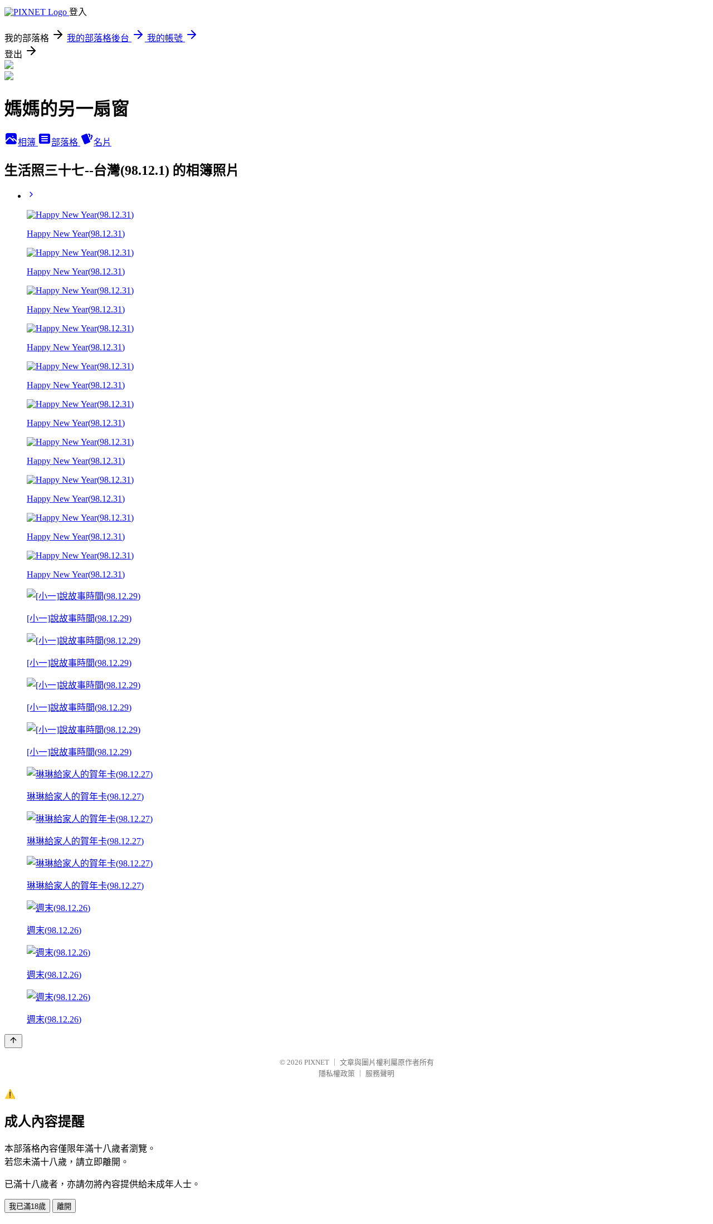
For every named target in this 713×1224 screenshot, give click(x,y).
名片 (102, 142)
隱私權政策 (337, 1073)
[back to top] (13, 1041)
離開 (64, 1206)
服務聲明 (379, 1073)
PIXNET (316, 1062)
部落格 (65, 142)
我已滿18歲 (27, 1206)
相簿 (28, 142)
